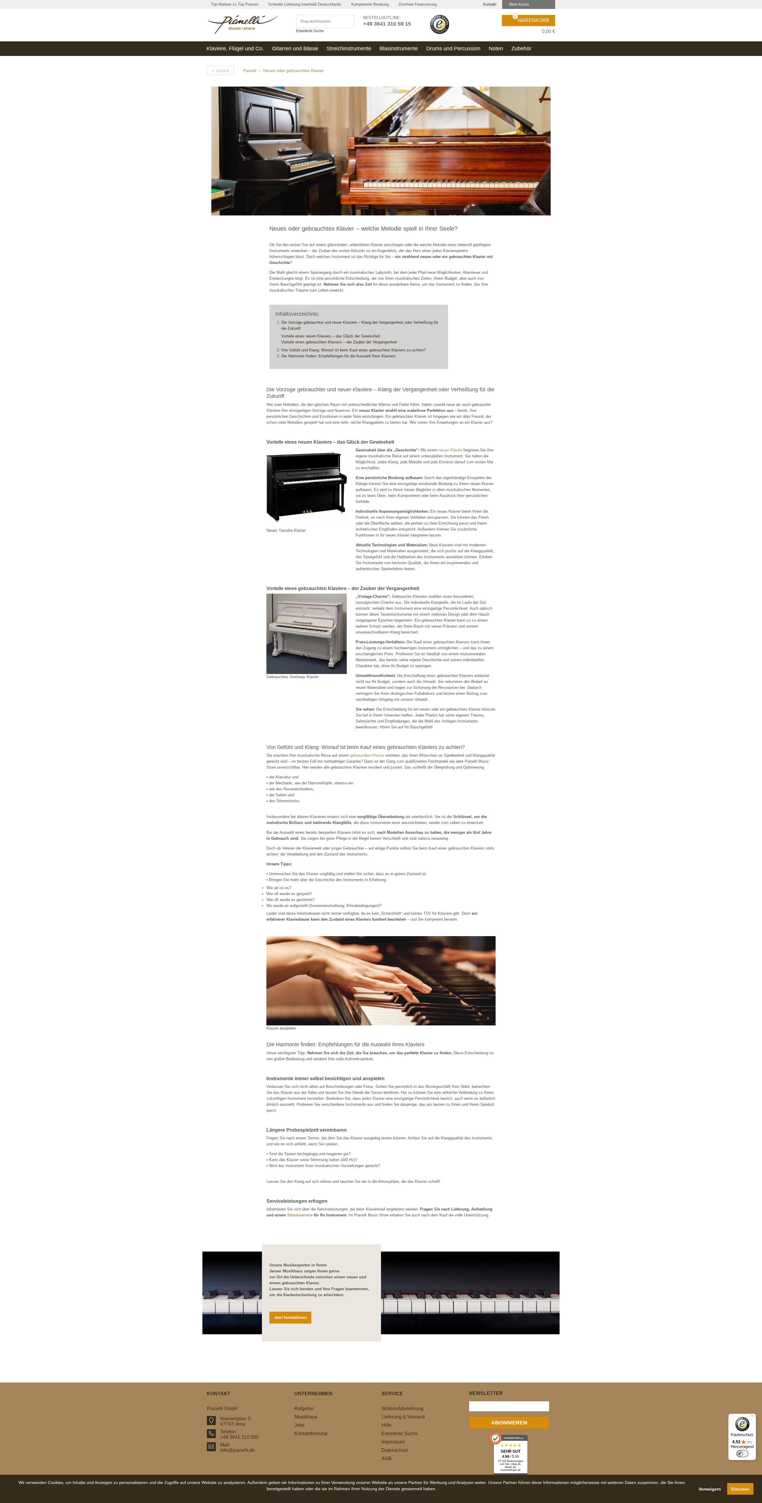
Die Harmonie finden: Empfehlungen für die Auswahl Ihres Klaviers (338, 356)
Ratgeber (304, 1408)
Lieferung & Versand (403, 1416)
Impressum (393, 1441)
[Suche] (347, 21)
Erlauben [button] (740, 1489)
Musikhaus (305, 1416)
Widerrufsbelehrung (402, 1408)
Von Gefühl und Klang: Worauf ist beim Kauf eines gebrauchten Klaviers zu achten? (353, 350)
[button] (352, 1495)
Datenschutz (395, 1450)
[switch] (742, 1453)
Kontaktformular (311, 1433)
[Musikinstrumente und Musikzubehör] (247, 25)
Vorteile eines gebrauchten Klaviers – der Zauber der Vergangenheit (339, 342)
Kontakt (489, 4)
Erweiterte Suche (310, 31)
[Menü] (752, 1417)
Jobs (299, 1425)
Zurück (220, 70)
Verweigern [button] (710, 1489)
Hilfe (386, 1425)
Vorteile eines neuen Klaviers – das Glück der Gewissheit (330, 336)
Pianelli (249, 70)
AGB (387, 1458)
